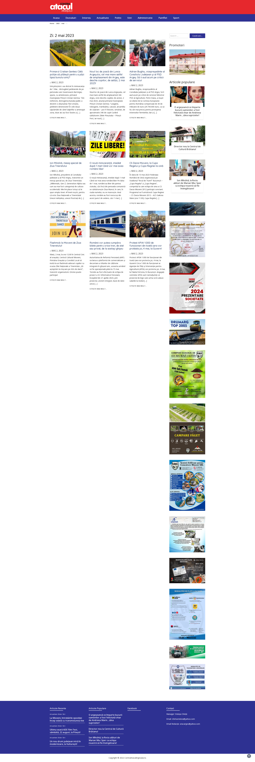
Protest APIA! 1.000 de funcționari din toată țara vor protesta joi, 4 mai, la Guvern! (145, 245)
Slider (60, 714)
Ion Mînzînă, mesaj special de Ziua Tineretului (66, 164)
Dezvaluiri (70, 17)
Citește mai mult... (58, 118)
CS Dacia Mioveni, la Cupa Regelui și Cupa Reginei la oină (146, 164)
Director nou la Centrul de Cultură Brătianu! (187, 148)
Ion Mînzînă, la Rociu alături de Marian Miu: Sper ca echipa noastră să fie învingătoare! (187, 184)
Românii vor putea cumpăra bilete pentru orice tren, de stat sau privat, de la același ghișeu (107, 245)
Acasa (56, 17)
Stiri (129, 17)
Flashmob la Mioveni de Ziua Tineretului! (65, 244)
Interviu (86, 17)
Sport (176, 17)
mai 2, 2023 (57, 82)
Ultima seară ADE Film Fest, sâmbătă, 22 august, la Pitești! (65, 731)
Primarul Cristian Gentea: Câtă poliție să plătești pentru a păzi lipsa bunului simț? (67, 74)
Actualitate (103, 17)
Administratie (145, 17)
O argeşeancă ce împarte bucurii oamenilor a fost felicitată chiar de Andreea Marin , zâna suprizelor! (187, 111)
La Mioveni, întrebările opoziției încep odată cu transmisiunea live (67, 719)
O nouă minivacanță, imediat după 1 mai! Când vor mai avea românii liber (106, 165)
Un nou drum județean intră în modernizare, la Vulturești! (65, 742)
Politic (118, 17)
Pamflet (162, 17)
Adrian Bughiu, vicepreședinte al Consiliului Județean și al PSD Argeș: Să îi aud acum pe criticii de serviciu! (147, 76)
